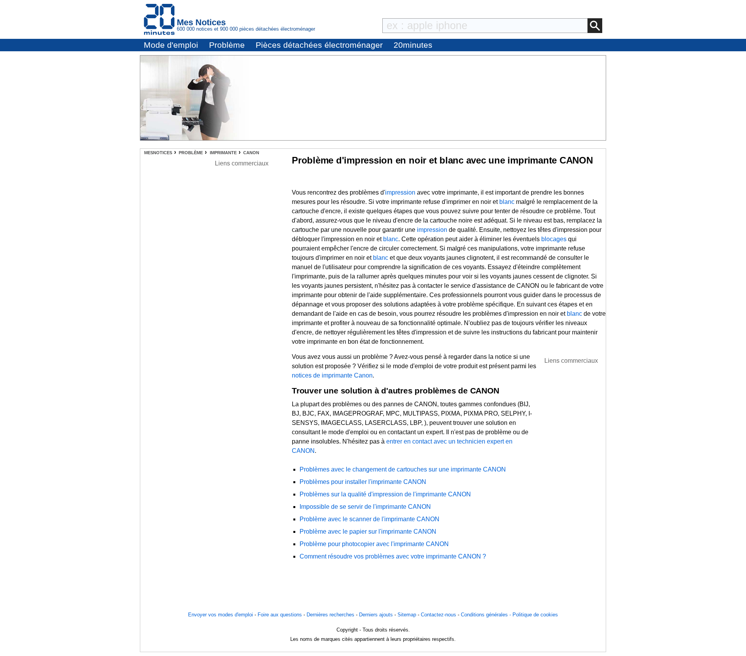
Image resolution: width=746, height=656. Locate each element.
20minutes (413, 44)
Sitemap (406, 615)
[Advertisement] (571, 482)
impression (400, 192)
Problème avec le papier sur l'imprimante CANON (368, 531)
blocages (553, 239)
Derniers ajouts (376, 615)
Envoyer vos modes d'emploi (220, 615)
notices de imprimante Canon (332, 375)
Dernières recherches (330, 615)
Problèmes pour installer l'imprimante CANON (363, 482)
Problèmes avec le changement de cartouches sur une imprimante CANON (403, 469)
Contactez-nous (438, 615)
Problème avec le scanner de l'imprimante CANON (369, 519)
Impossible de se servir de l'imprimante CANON (365, 506)
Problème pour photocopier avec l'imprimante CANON (374, 544)
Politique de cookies (535, 615)
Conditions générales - (486, 615)
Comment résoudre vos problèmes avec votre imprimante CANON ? (393, 556)
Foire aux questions (280, 615)
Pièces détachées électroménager (319, 44)
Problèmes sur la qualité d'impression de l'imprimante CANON (385, 494)
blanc (506, 201)
